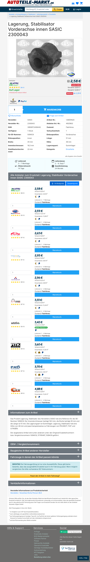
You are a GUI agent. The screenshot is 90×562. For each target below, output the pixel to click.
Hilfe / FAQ (83, 558)
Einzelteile (70, 149)
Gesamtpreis (72, 183)
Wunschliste (14, 116)
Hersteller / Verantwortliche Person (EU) (26, 493)
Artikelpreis (57, 183)
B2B (68, 9)
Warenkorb (52, 109)
